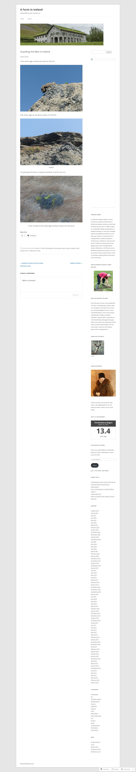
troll (26, 250)
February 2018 (95, 608)
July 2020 (93, 542)
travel (92, 723)
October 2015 (95, 654)
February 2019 (95, 582)
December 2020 (95, 532)
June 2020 (94, 544)
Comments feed (96, 749)
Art (92, 697)
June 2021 (94, 518)
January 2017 (95, 639)
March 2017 (94, 635)
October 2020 (95, 537)
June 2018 (94, 599)
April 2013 (94, 675)
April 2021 (94, 523)
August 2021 (94, 513)
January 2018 (95, 611)
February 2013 (95, 680)
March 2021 (94, 525)
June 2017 (94, 627)
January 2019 (95, 585)
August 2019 (94, 568)
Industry (93, 709)
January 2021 (95, 530)
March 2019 (94, 580)
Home (22, 19)
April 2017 (94, 632)
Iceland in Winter (76, 263)
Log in (92, 744)
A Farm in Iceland (31, 9)
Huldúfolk (94, 706)
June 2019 (94, 573)
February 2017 (95, 637)
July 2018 (93, 596)
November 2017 (95, 616)
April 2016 (94, 647)
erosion (68, 248)
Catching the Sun (96, 494)
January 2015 (95, 656)
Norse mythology (96, 716)
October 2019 (95, 563)
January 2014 (95, 666)
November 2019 (95, 561)
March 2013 (94, 678)
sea (92, 718)
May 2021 (94, 520)
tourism (93, 721)
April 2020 (94, 549)
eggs (63, 248)
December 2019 (95, 558)
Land (36, 248)
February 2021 (95, 527)
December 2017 (95, 613)
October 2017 (95, 618)
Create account (95, 742)
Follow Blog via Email (98, 445)
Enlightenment (95, 701)
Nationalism (94, 713)
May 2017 (94, 630)
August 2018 (94, 594)
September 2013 (96, 668)
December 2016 (95, 642)
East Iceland (58, 248)
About (30, 19)
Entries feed (94, 747)
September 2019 (96, 565)
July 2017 (93, 625)
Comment (75, 295)
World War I (94, 728)
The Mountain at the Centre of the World (103, 482)
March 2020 (94, 551)
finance (93, 704)
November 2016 (95, 644)
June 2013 (94, 670)
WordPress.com (95, 752)
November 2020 (95, 534)
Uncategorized (95, 725)
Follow (95, 465)
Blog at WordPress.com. (27, 763)
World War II (94, 730)
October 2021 (95, 511)
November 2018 (95, 589)
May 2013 (94, 673)
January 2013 (95, 682)
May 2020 (94, 546)
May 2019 (94, 575)
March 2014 (94, 663)
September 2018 (96, 592)
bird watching (50, 248)
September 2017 (96, 620)
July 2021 (93, 515)
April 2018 (94, 604)
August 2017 (94, 623)
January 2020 (95, 556)
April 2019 (94, 577)
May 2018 (94, 601)
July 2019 (93, 570)
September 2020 (96, 539)
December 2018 (95, 587)
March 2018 (94, 606)
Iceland (73, 248)
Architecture (94, 694)
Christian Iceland (96, 699)
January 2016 (95, 651)
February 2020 (95, 554)
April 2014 (94, 661)
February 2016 (95, 649)
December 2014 (95, 658)
